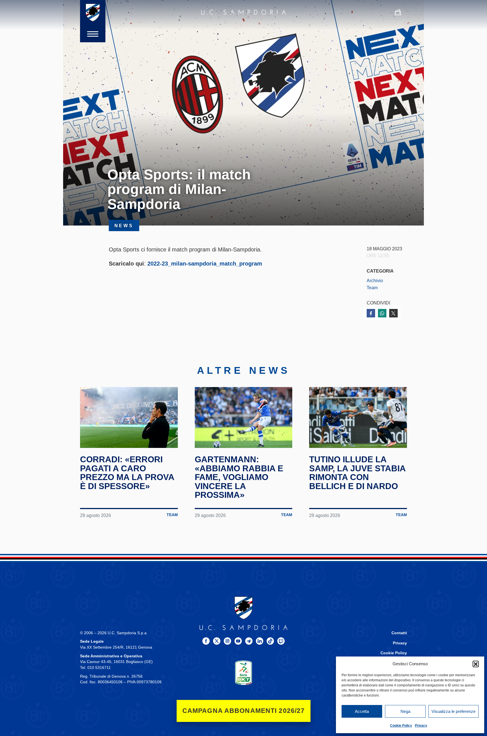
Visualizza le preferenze (453, 711)
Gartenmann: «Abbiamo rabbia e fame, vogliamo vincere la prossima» (239, 477)
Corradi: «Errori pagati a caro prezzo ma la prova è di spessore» (127, 473)
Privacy (421, 726)
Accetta (362, 711)
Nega (405, 711)
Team (372, 287)
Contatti (399, 633)
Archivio (375, 280)
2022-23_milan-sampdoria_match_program (204, 263)
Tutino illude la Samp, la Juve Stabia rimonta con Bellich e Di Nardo (357, 473)
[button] (476, 664)
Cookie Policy (401, 726)
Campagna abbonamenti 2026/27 (243, 710)
